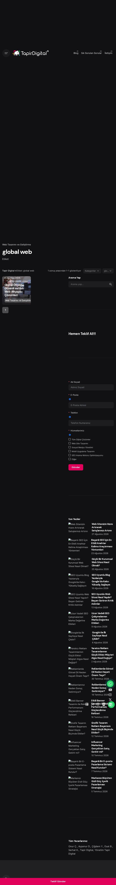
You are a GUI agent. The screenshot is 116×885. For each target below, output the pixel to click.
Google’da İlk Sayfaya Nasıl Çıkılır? (99, 635)
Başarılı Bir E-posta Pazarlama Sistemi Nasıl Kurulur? (101, 764)
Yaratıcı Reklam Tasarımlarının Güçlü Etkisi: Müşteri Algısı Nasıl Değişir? (102, 653)
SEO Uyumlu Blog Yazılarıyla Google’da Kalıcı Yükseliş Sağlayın (101, 580)
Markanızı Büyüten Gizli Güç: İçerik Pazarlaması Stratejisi (101, 783)
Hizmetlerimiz (77, 430)
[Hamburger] (6, 53)
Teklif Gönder (58, 881)
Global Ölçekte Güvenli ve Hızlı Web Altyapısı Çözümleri (14, 290)
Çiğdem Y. (97, 846)
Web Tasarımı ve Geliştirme (16, 244)
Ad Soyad (75, 382)
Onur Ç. (72, 846)
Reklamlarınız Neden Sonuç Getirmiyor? (99, 688)
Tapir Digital (86, 850)
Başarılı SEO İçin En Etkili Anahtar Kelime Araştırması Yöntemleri (101, 545)
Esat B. (108, 846)
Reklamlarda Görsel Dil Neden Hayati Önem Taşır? (102, 672)
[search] (111, 284)
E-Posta (74, 395)
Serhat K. (73, 850)
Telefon (74, 412)
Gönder (76, 467)
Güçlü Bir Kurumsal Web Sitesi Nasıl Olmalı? (102, 562)
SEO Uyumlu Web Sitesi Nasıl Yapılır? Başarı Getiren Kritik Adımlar (102, 599)
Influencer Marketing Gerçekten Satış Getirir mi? (100, 747)
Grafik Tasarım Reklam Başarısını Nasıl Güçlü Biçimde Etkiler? (102, 727)
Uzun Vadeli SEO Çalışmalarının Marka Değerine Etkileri (100, 618)
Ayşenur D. (84, 846)
